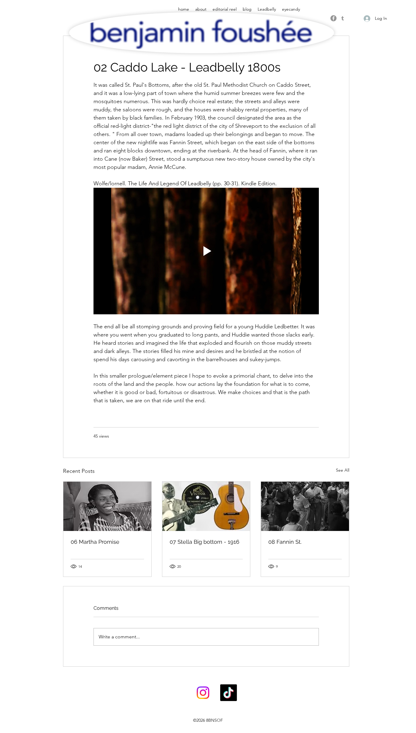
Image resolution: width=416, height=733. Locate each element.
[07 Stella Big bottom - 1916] (206, 506)
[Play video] (206, 251)
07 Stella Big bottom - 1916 (204, 542)
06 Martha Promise (95, 542)
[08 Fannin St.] (305, 506)
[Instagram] (203, 692)
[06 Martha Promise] (107, 506)
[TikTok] (228, 692)
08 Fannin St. (284, 542)
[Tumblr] (343, 18)
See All (342, 470)
